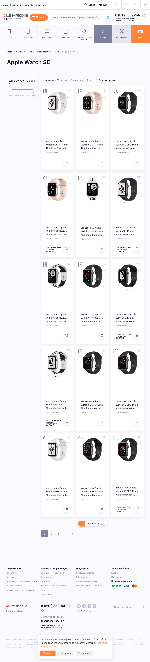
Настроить (65, 653)
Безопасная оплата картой (53, 585)
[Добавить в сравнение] (68, 97)
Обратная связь (83, 577)
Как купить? (11, 572)
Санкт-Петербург (97, 4)
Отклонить (84, 653)
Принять (48, 653)
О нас (5, 5)
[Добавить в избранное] (68, 90)
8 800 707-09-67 (52, 621)
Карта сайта (46, 594)
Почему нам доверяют (87, 581)
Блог (45, 5)
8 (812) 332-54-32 (130, 15)
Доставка (24, 5)
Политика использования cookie (21, 581)
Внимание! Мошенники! (52, 572)
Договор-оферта (14, 585)
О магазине (46, 577)
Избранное (116, 577)
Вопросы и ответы (85, 572)
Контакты (36, 5)
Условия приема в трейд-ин (89, 585)
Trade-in (14, 5)
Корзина (115, 572)
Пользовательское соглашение (21, 590)
